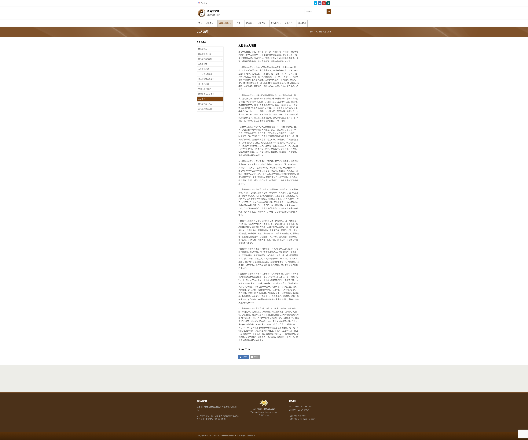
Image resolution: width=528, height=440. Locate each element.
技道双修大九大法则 (206, 94)
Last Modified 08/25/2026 (263, 409)
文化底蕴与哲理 (204, 89)
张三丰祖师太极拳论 (206, 79)
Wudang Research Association (226, 435)
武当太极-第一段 (204, 54)
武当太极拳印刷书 (205, 109)
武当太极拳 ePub (205, 104)
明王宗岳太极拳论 (205, 74)
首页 (310, 31)
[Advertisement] (317, 80)
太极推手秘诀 (203, 69)
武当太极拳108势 (205, 59)
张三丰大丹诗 (203, 84)
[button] (243, 357)
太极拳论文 (202, 64)
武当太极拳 (318, 31)
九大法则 (201, 99)
